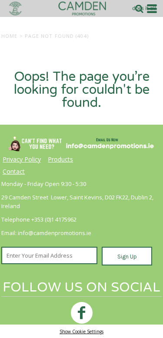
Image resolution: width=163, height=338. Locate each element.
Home (9, 36)
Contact (14, 171)
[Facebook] (82, 313)
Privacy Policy (22, 159)
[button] (139, 8)
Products (60, 159)
